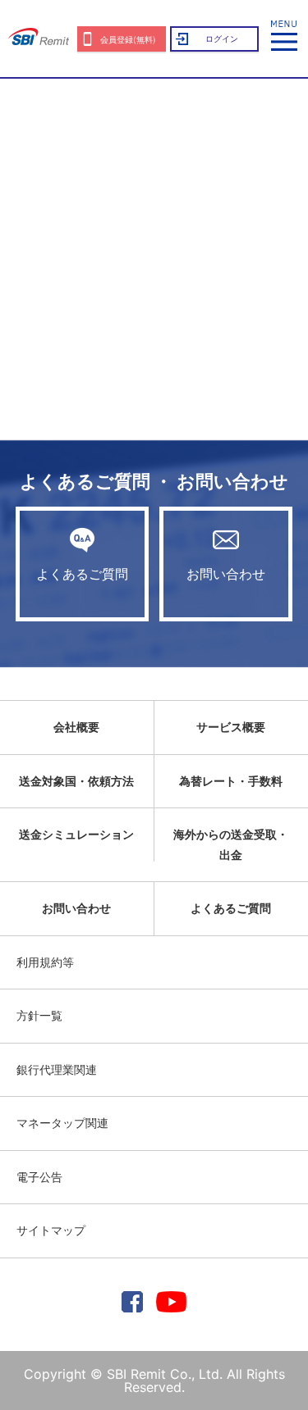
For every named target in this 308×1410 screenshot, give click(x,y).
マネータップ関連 (62, 1123)
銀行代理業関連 (56, 1069)
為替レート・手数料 (231, 781)
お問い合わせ (225, 574)
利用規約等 (45, 962)
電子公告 (39, 1177)
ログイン (221, 38)
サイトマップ (50, 1230)
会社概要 (76, 727)
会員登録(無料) (128, 39)
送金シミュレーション (76, 834)
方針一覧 (39, 1015)
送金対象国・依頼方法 (76, 781)
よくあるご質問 (82, 574)
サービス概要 (230, 727)
